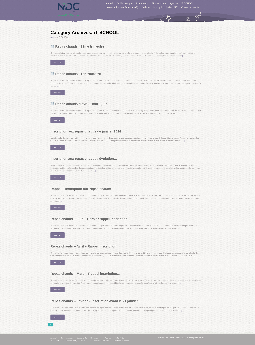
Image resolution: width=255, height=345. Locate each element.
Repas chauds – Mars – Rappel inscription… (85, 273)
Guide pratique (125, 3)
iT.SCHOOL (187, 3)
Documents (142, 3)
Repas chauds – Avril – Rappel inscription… (85, 246)
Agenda (173, 3)
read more (57, 62)
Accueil (109, 3)
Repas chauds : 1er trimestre (77, 74)
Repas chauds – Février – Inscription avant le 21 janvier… (95, 301)
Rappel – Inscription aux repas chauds (80, 189)
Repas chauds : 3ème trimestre (79, 46)
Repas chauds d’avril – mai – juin (80, 104)
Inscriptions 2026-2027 (165, 7)
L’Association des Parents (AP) (121, 7)
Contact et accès (190, 7)
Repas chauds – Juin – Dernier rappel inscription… (90, 219)
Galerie (146, 7)
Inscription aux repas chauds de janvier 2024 (85, 131)
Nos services (159, 3)
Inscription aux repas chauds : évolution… (83, 158)
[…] (183, 56)
